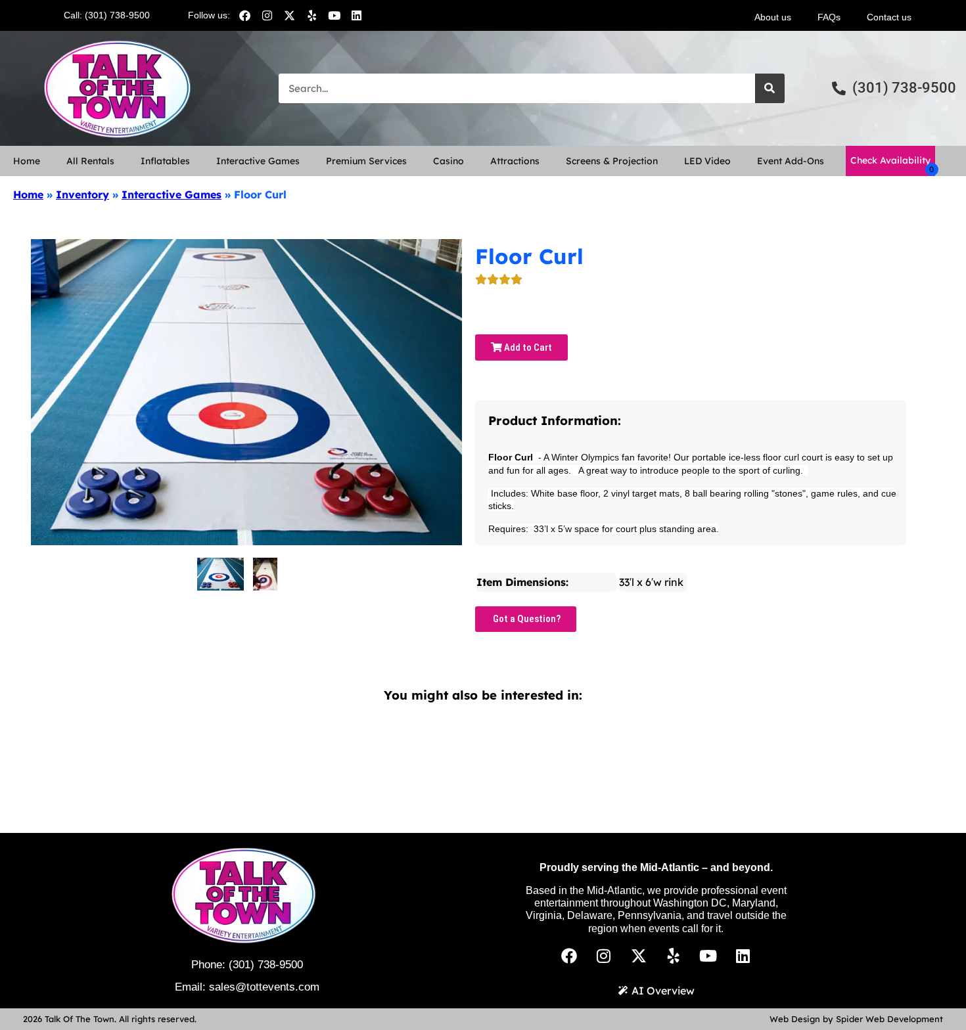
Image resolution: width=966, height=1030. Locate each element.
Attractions (515, 161)
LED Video (707, 161)
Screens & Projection (612, 161)
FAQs (828, 17)
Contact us (889, 17)
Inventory (82, 194)
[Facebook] (244, 15)
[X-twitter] (289, 15)
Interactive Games (258, 161)
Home (26, 161)
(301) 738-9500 (266, 964)
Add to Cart (527, 347)
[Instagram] (267, 15)
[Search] (770, 88)
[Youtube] (334, 15)
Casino (448, 161)
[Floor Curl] (220, 574)
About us (772, 17)
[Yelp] (311, 15)
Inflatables (165, 161)
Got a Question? (526, 619)
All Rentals (90, 161)
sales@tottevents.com (264, 987)
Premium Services (366, 161)
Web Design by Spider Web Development (856, 1019)
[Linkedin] (356, 15)
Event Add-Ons (790, 161)
